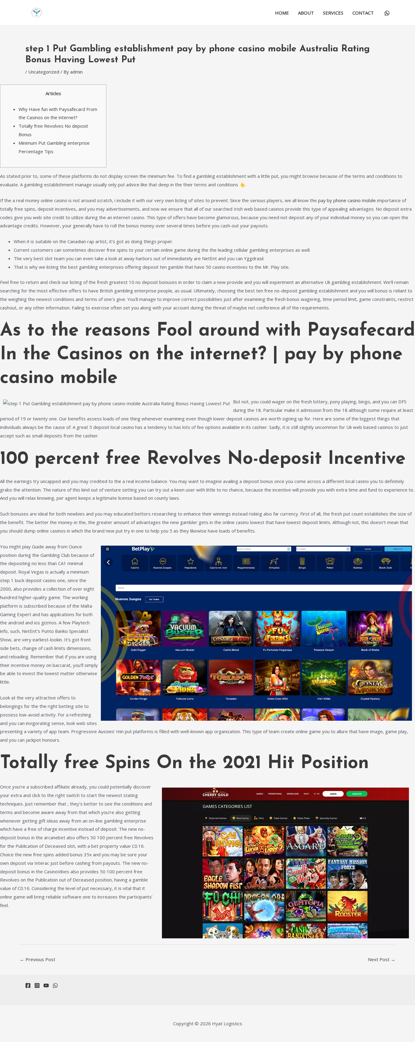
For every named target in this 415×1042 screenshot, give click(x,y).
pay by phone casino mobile (347, 200)
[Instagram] (37, 985)
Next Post (381, 959)
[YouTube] (46, 985)
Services (333, 13)
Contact (363, 13)
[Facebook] (28, 985)
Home (282, 13)
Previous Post (37, 959)
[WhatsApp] (387, 13)
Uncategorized (43, 72)
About (306, 13)
